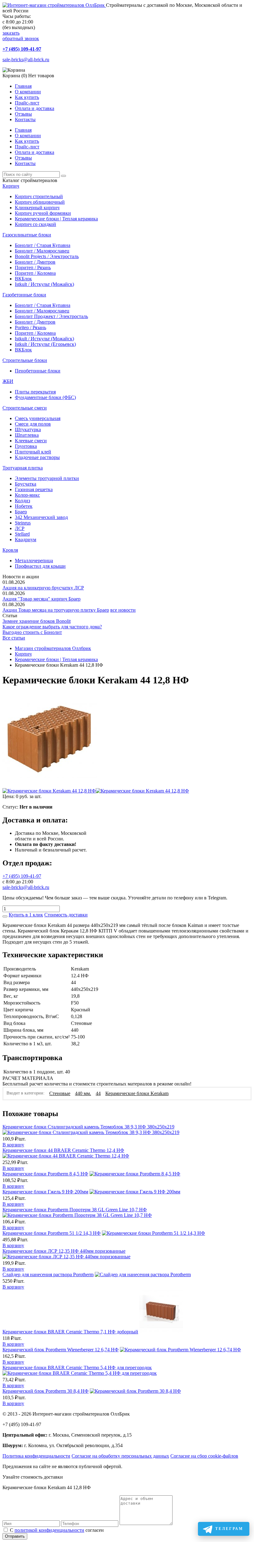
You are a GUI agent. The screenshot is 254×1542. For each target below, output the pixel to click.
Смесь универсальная (37, 418)
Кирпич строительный (39, 196)
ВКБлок (23, 278)
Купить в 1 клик (26, 914)
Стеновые (59, 1093)
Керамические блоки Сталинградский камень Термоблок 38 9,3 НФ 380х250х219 (88, 1126)
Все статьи (13, 637)
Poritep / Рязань (30, 327)
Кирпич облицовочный (40, 202)
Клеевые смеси (31, 440)
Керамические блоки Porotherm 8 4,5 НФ (45, 1173)
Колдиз (22, 500)
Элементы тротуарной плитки (47, 478)
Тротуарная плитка (22, 467)
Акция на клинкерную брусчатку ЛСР (43, 587)
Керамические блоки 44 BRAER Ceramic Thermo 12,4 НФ (63, 1150)
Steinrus (23, 522)
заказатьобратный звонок (20, 35)
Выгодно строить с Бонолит (32, 632)
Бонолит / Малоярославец (42, 250)
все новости (123, 610)
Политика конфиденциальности (36, 1456)
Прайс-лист (27, 102)
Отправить (15, 1536)
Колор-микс (27, 495)
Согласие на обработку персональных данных (120, 1456)
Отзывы (23, 114)
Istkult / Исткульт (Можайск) (44, 284)
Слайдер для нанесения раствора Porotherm (48, 1274)
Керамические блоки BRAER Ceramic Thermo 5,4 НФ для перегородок (77, 1367)
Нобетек (24, 506)
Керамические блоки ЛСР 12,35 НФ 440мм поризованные (63, 1251)
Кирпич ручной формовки (43, 213)
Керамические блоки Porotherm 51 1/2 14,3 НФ (51, 1233)
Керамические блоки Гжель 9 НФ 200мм (45, 1191)
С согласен (57, 1530)
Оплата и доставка (34, 108)
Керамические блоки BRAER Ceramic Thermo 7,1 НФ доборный (70, 1331)
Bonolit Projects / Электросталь (47, 256)
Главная (23, 86)
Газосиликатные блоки (26, 234)
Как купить (27, 97)
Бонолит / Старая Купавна (42, 245)
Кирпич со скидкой (35, 224)
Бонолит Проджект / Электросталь (51, 316)
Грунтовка (26, 446)
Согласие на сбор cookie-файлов (204, 1456)
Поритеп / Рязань (33, 267)
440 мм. (83, 1093)
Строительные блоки (24, 360)
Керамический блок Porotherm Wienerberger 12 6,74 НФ (60, 1349)
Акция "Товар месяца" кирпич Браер (41, 598)
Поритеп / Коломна (35, 273)
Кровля (10, 550)
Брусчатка (25, 483)
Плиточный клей (33, 451)
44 (98, 1093)
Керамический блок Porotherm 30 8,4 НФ (45, 1391)
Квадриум (25, 539)
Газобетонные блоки (24, 294)
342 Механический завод (41, 517)
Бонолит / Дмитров (35, 262)
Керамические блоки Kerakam (137, 1093)
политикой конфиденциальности (49, 1530)
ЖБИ (7, 381)
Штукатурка (28, 429)
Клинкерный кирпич (37, 207)
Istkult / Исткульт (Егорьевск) (45, 344)
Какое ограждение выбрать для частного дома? (52, 626)
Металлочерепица (34, 560)
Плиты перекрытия (35, 391)
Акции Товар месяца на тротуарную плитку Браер (55, 610)
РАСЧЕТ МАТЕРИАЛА (27, 1078)
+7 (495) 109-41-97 (21, 49)
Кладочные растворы (37, 457)
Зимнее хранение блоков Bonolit (36, 621)
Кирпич (10, 186)
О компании (28, 91)
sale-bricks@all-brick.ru (25, 59)
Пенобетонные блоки (37, 370)
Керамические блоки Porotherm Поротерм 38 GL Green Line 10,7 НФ (74, 1209)
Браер (21, 511)
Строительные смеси (24, 407)
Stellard (22, 534)
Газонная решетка (34, 489)
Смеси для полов (33, 424)
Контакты (25, 119)
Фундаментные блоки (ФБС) (45, 397)
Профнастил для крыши (40, 566)
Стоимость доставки (66, 914)
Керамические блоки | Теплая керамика (56, 218)
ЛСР (19, 528)
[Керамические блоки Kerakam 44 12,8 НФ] (49, 785)
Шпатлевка (27, 435)
